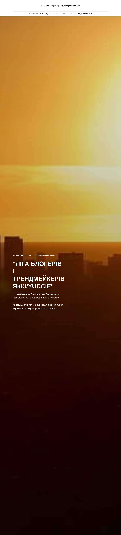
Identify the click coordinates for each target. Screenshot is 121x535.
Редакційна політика (52, 14)
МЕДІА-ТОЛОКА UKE (68, 14)
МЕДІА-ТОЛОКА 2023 (85, 14)
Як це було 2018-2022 (36, 14)
